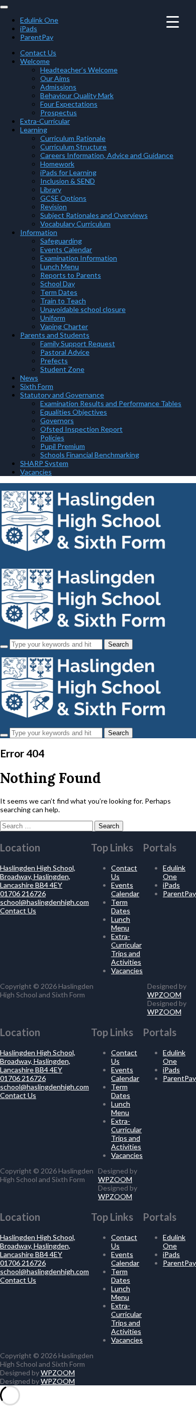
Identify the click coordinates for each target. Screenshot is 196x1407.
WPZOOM (164, 994)
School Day (57, 283)
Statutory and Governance (62, 394)
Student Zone (62, 369)
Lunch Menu (59, 266)
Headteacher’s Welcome (79, 69)
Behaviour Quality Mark (77, 95)
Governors (57, 420)
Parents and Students (54, 335)
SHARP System (44, 463)
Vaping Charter (64, 326)
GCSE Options (63, 198)
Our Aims (55, 78)
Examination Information (78, 258)
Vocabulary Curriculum (75, 223)
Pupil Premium (62, 446)
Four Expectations (68, 104)
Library (50, 189)
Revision (53, 206)
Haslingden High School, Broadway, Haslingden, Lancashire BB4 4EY (37, 876)
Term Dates (58, 292)
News (29, 377)
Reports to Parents (70, 275)
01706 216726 (23, 893)
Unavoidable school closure (83, 309)
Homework (57, 164)
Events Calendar (66, 249)
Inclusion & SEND (67, 181)
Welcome (35, 61)
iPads (28, 28)
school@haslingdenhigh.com (44, 902)
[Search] (4, 646)
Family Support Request (77, 343)
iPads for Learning (68, 172)
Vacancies (36, 471)
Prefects (54, 360)
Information (38, 232)
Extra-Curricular (45, 121)
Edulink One (39, 20)
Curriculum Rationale (73, 138)
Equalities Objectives (73, 412)
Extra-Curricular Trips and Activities (126, 949)
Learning (33, 129)
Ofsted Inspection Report (81, 429)
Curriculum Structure (73, 146)
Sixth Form (36, 386)
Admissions (58, 87)
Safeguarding (61, 241)
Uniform (52, 318)
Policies (52, 437)
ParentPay (36, 37)
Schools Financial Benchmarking (89, 454)
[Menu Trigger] (172, 21)
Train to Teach (63, 300)
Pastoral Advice (64, 352)
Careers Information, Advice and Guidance (106, 155)
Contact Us (38, 52)
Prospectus (58, 112)
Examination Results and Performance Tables (110, 403)
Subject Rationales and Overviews (94, 215)
